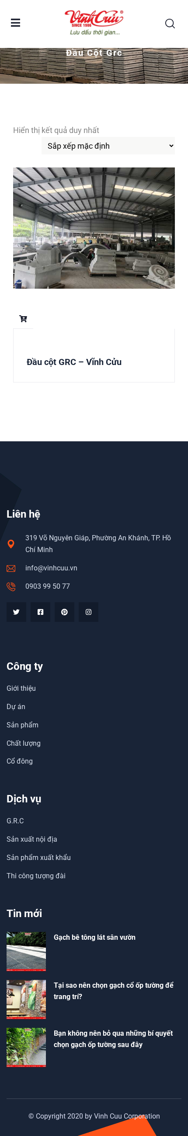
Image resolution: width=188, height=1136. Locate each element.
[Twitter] (16, 612)
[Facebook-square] (40, 612)
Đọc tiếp (23, 319)
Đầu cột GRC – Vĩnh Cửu (74, 362)
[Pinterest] (64, 612)
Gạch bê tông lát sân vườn (95, 937)
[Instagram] (88, 612)
